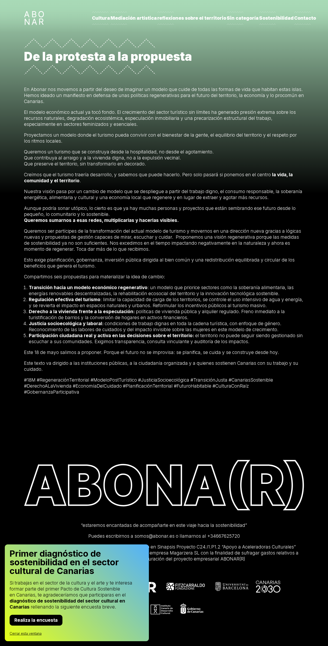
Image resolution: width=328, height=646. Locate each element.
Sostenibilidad (276, 18)
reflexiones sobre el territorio (191, 18)
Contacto (305, 18)
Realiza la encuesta (36, 620)
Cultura (101, 18)
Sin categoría (243, 18)
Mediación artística (133, 18)
